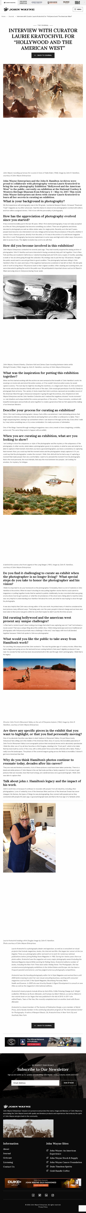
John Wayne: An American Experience (63, 1152)
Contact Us (8, 1166)
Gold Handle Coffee (60, 1171)
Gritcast (7, 1157)
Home (3, 16)
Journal (11, 16)
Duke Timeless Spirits (61, 1166)
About (6, 1149)
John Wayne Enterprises (39, 1205)
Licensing (8, 1162)
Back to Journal (45, 55)
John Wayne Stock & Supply (64, 1158)
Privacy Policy (43, 1207)
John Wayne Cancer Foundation (66, 1162)
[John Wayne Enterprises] (19, 9)
